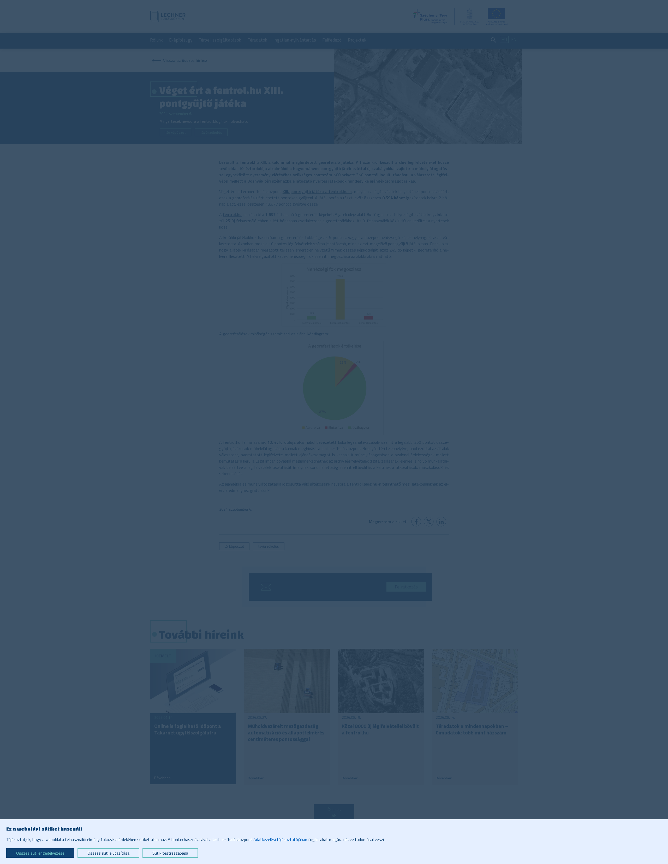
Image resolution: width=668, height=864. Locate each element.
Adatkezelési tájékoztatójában (280, 839)
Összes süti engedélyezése (40, 853)
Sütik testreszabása (170, 853)
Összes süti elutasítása (108, 853)
